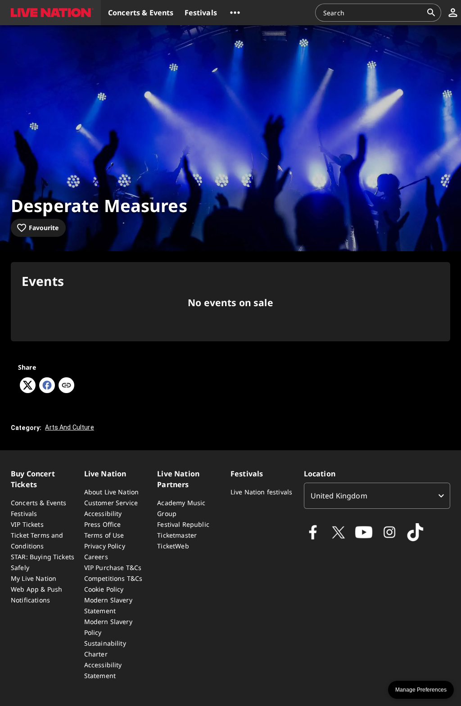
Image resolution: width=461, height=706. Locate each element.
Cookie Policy (104, 589)
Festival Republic (183, 524)
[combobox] (373, 12)
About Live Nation (111, 492)
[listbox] (377, 495)
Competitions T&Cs (113, 578)
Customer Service (111, 502)
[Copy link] (66, 385)
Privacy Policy (104, 546)
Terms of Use (104, 535)
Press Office (102, 524)
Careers (96, 556)
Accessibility (103, 513)
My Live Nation (33, 578)
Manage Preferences (421, 690)
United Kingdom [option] (339, 496)
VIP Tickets (27, 524)
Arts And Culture (69, 427)
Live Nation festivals (261, 492)
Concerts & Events (39, 502)
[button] (50, 12)
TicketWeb (173, 546)
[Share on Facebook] (47, 390)
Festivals (24, 513)
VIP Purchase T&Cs (113, 567)
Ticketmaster (177, 535)
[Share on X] (28, 390)
